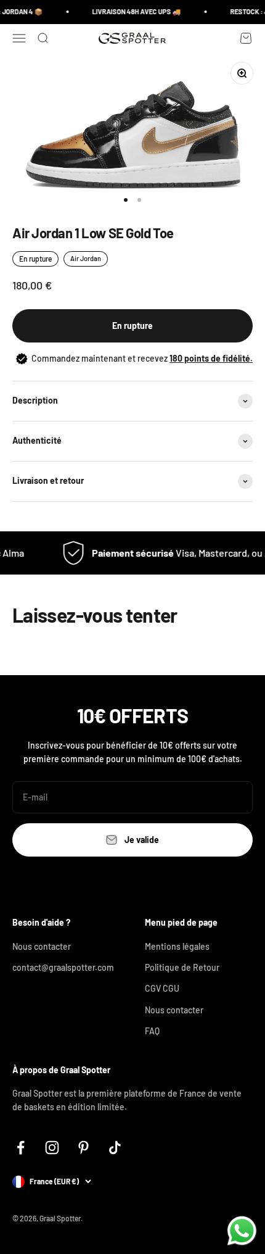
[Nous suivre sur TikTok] (115, 1147)
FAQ (152, 1031)
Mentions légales (177, 946)
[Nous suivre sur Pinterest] (83, 1147)
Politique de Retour (182, 967)
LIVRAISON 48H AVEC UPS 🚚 (133, 11)
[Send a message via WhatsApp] (242, 1231)
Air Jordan (85, 258)
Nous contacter (41, 946)
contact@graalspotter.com (63, 967)
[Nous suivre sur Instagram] (52, 1147)
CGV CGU (162, 988)
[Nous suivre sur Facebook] (20, 1147)
